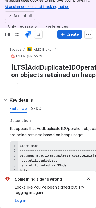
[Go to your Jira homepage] (27, 34)
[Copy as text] (91, 147)
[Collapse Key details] (5, 100)
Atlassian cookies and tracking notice (37, 6)
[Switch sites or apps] (17, 34)
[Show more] (88, 34)
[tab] (18, 108)
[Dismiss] (88, 178)
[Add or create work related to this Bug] (14, 87)
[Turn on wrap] (82, 147)
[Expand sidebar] (7, 34)
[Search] (38, 34)
